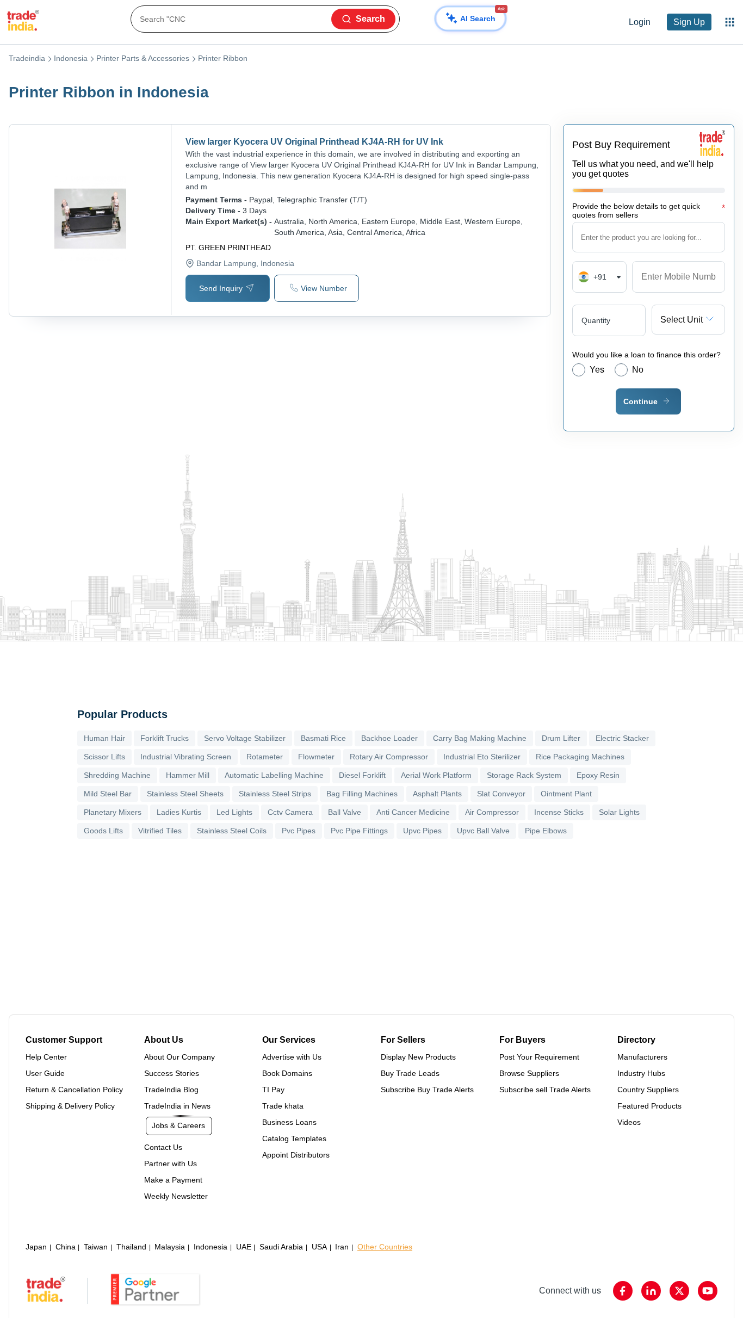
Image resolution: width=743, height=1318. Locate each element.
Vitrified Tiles (160, 830)
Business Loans (289, 1122)
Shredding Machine (117, 775)
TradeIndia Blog (171, 1089)
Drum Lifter (561, 738)
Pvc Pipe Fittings (359, 830)
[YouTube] (708, 1291)
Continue (640, 401)
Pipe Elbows (546, 830)
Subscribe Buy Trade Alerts (427, 1089)
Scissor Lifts (104, 756)
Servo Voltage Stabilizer (245, 738)
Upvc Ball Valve (483, 830)
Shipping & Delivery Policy (70, 1106)
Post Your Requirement (539, 1057)
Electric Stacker (622, 738)
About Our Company (179, 1057)
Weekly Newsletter (176, 1196)
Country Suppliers (648, 1089)
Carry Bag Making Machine (480, 738)
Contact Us (163, 1147)
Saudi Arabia (281, 1246)
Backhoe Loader (389, 738)
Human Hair (104, 738)
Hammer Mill (187, 775)
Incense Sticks (559, 812)
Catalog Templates (294, 1138)
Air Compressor (492, 812)
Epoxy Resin (598, 775)
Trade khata (283, 1106)
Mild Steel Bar (108, 793)
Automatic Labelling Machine (274, 775)
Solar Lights (619, 812)
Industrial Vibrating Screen (185, 756)
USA (319, 1246)
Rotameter (264, 756)
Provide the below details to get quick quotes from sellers (649, 210)
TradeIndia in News (177, 1106)
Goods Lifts (103, 830)
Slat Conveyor (501, 793)
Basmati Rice (323, 738)
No (637, 369)
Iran (342, 1246)
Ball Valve (344, 812)
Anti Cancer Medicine (413, 812)
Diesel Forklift (362, 775)
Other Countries (384, 1246)
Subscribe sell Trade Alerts (545, 1089)
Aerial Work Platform (436, 775)
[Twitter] (679, 1291)
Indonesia (71, 58)
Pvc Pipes (298, 830)
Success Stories (171, 1073)
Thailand (131, 1246)
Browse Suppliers (529, 1073)
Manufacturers (642, 1057)
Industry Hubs (641, 1073)
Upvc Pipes (422, 830)
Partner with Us (170, 1163)
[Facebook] (623, 1291)
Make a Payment (173, 1179)
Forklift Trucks (164, 738)
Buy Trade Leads (410, 1073)
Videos (629, 1122)
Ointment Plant (566, 793)
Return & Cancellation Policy (74, 1089)
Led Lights (234, 812)
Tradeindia (27, 58)
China (65, 1246)
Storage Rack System (524, 775)
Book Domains (287, 1073)
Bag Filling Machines (362, 793)
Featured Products (649, 1106)
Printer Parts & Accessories (142, 58)
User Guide (45, 1073)
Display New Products (418, 1057)
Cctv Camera (290, 812)
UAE (243, 1246)
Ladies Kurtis (179, 812)
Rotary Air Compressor (389, 756)
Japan (36, 1246)
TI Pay (273, 1089)
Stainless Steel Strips (275, 793)
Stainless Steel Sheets (185, 793)
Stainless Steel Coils (232, 830)
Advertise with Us (291, 1057)
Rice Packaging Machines (580, 756)
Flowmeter (316, 756)
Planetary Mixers (112, 812)
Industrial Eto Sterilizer (482, 756)
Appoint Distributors (296, 1154)
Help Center (46, 1057)
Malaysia (169, 1246)
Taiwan (96, 1246)
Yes (597, 369)
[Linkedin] (651, 1291)
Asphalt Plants (437, 793)
